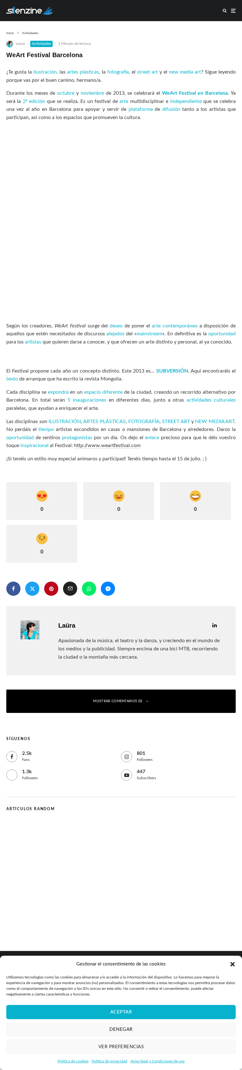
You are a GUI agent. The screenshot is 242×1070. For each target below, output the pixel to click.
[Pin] (51, 589)
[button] (232, 964)
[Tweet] (32, 589)
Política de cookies (73, 1061)
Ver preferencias (121, 1046)
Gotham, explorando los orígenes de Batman (82, 861)
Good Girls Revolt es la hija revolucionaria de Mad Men (93, 921)
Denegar (120, 1029)
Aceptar (121, 1012)
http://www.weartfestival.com (107, 445)
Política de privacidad (109, 1061)
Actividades (41, 43)
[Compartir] (13, 589)
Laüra (20, 43)
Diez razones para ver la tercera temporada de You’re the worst (102, 831)
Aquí (196, 371)
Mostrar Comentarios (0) (117, 701)
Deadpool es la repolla (57, 891)
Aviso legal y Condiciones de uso (157, 1061)
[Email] (70, 589)
